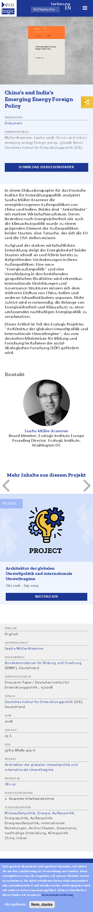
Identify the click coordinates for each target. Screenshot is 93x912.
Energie (43, 813)
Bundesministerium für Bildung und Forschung (43, 663)
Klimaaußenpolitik (20, 813)
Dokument (13, 123)
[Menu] (84, 8)
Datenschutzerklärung (57, 895)
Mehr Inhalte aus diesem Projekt (46, 475)
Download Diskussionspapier (46, 167)
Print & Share (87, 102)
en (68, 8)
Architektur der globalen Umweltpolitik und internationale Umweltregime (39, 573)
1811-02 (10, 784)
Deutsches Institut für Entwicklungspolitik (39, 702)
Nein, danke (42, 905)
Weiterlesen (46, 596)
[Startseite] (8, 8)
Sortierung (60, 4)
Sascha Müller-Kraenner (24, 648)
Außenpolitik (63, 813)
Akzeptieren (15, 905)
